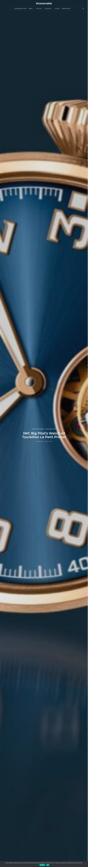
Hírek (30, 8)
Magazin (48, 8)
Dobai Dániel (40, 441)
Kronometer (44, 3)
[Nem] (86, 864)
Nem (48, 864)
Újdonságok (40, 429)
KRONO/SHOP (66, 8)
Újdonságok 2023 (50, 429)
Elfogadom (42, 864)
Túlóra (57, 8)
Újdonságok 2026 (20, 8)
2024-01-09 (48, 441)
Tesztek (38, 8)
